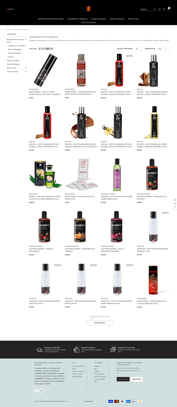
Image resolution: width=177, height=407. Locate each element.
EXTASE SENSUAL (34, 89)
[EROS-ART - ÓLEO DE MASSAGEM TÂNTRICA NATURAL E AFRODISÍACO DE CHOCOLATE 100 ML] (81, 122)
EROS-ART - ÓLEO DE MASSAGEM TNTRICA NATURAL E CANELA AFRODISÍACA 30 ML (44, 145)
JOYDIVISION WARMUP (143, 194)
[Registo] (160, 9)
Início (8, 30)
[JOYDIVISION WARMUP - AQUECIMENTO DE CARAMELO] (81, 227)
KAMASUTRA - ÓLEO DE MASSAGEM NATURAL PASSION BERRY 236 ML (117, 198)
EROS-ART (104, 89)
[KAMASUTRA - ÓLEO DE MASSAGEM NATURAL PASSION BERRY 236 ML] (117, 174)
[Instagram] (41, 391)
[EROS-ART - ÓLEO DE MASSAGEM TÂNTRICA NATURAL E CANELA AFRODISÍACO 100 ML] (153, 70)
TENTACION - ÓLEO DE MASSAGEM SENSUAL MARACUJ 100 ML (80, 302)
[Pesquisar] (148, 9)
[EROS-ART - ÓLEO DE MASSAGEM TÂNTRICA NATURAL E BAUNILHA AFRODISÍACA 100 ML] (117, 122)
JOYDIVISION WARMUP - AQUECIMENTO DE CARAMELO (80, 250)
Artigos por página (125, 49)
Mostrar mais (99, 323)
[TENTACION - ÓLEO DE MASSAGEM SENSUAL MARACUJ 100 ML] (81, 279)
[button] (16, 67)
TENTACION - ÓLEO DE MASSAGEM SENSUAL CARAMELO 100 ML (152, 250)
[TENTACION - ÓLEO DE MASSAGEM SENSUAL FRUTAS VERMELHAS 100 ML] (117, 279)
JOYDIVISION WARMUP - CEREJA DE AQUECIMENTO (41, 250)
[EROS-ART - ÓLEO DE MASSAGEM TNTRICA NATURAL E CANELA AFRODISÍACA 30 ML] (45, 122)
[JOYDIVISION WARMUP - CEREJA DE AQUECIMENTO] (45, 227)
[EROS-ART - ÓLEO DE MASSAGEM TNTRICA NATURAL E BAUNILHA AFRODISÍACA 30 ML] (153, 122)
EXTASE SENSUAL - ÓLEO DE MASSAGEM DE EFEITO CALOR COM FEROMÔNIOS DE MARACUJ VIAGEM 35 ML (80, 93)
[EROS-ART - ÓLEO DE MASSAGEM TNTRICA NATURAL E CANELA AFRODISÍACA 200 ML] (117, 70)
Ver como (33, 49)
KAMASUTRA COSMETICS (108, 194)
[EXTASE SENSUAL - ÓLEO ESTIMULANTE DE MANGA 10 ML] (81, 174)
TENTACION (140, 246)
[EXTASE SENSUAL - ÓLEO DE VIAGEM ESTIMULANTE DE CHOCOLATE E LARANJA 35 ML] (45, 70)
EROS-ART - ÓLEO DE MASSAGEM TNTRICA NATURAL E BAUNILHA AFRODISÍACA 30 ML (152, 145)
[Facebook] (36, 391)
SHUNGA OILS (33, 194)
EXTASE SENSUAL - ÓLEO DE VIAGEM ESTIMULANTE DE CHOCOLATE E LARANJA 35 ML (44, 93)
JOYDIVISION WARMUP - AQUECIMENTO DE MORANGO (152, 198)
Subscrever (136, 379)
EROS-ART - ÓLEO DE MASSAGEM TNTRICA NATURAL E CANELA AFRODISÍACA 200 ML (116, 93)
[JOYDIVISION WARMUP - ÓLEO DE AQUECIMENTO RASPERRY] (117, 227)
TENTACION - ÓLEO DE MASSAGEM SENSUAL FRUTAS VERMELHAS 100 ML (116, 302)
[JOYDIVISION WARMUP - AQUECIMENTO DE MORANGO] (153, 174)
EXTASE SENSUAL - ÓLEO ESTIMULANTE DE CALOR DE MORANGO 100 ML (151, 302)
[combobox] (147, 9)
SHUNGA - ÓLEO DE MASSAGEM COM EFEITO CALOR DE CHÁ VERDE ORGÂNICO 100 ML (45, 198)
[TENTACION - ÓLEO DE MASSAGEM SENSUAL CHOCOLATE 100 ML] (45, 279)
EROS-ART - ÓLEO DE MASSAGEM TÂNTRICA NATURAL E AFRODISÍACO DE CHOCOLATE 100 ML (81, 145)
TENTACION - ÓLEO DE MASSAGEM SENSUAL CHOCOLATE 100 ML (44, 302)
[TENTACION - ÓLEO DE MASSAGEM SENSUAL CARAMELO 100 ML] (153, 227)
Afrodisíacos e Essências (20, 30)
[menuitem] (16, 41)
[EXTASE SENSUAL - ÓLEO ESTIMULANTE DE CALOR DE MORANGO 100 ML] (153, 279)
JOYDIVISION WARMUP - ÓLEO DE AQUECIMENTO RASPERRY (112, 250)
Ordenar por (150, 49)
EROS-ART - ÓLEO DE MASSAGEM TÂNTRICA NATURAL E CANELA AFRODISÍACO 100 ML (152, 93)
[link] (52, 349)
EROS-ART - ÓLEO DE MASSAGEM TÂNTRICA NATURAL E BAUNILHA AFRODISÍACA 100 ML (116, 145)
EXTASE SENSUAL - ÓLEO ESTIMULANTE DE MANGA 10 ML (79, 198)
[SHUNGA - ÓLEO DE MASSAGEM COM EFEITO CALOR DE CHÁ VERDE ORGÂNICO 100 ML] (45, 174)
